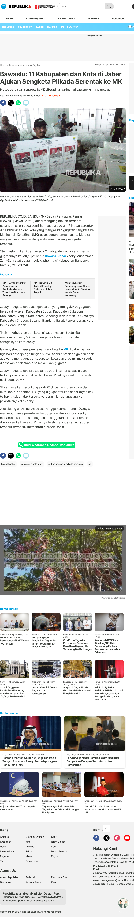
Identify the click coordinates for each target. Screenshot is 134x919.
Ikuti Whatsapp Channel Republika (49, 445)
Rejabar (13, 65)
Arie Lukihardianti (51, 95)
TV (1, 861)
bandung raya (35, 18)
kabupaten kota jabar (32, 464)
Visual (29, 856)
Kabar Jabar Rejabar (30, 65)
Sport (54, 846)
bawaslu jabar (8, 464)
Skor (53, 836)
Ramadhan (32, 861)
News (3, 846)
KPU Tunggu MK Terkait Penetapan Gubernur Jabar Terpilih (44, 287)
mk (90, 464)
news (10, 18)
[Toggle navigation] (3, 6)
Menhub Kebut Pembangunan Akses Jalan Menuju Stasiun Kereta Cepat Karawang (77, 289)
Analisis (30, 846)
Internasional (7, 851)
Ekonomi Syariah (35, 836)
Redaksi (30, 877)
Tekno (29, 851)
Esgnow (4, 856)
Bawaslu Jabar (55, 256)
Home (3, 65)
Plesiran (93, 18)
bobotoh (118, 18)
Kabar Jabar (66, 18)
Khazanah (5, 841)
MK (66, 349)
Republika (8, 26)
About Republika (9, 877)
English (55, 856)
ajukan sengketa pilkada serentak (65, 464)
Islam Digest (58, 841)
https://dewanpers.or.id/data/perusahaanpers (28, 900)
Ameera (4, 836)
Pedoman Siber (59, 877)
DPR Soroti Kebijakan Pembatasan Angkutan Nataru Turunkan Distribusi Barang (14, 289)
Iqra (28, 841)
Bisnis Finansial (59, 851)
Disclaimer (6, 882)
